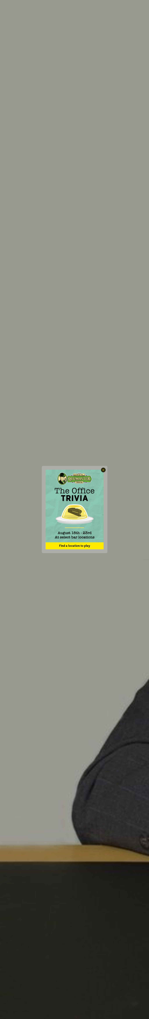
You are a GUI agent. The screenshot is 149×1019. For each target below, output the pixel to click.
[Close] (103, 470)
